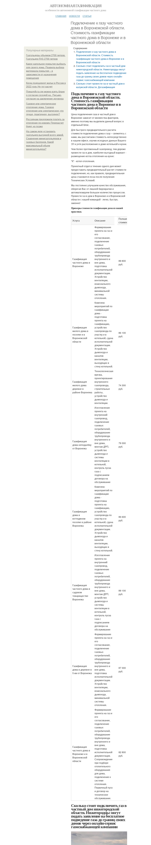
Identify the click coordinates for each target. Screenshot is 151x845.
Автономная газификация (75, 5)
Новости (74, 15)
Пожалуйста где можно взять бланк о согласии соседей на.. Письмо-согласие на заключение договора (45, 95)
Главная (60, 15)
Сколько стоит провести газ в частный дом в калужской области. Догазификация (100, 85)
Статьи (87, 15)
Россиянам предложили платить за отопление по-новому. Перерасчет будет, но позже (45, 123)
